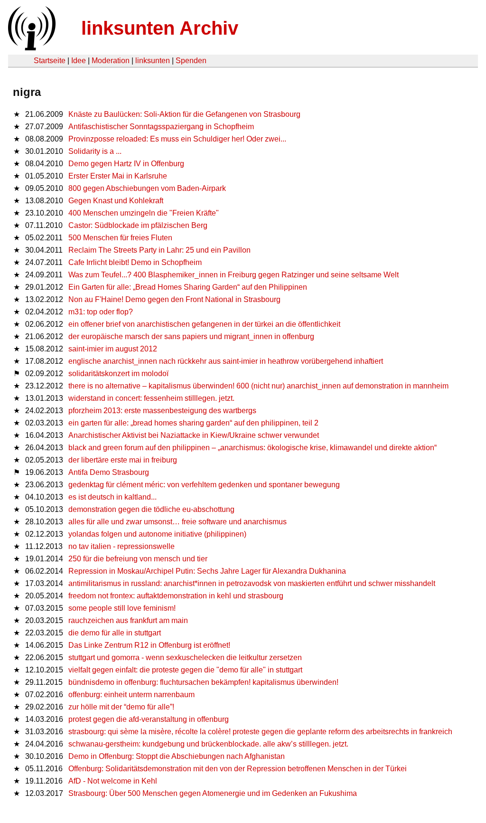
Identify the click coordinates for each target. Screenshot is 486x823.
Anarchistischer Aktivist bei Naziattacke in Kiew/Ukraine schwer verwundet (193, 435)
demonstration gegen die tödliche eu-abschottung (151, 509)
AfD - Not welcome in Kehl (112, 781)
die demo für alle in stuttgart (114, 633)
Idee (78, 61)
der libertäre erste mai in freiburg (122, 460)
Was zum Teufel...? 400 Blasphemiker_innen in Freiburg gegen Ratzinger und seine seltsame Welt (233, 275)
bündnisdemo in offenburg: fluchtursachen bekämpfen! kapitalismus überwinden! (203, 682)
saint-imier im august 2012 (112, 349)
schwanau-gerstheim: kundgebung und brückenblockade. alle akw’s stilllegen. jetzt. (208, 744)
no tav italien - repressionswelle (121, 546)
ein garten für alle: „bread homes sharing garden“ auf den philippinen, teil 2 (193, 423)
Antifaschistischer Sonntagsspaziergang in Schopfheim (161, 127)
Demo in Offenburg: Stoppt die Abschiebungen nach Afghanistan (176, 756)
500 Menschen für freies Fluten (120, 238)
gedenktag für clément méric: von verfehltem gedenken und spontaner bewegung (204, 485)
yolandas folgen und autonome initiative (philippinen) (157, 534)
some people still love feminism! (122, 608)
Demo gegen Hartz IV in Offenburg (126, 164)
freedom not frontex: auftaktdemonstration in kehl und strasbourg (175, 596)
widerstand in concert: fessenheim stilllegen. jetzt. (151, 398)
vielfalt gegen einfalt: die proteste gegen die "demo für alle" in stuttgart (185, 670)
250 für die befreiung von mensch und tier (137, 559)
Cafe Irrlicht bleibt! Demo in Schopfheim (135, 262)
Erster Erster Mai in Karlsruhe (117, 176)
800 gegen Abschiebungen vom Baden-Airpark (147, 188)
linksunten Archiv (159, 28)
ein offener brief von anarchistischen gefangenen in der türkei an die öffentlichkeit (204, 324)
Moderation (111, 61)
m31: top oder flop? (100, 312)
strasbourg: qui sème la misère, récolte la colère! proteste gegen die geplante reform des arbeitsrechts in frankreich (260, 732)
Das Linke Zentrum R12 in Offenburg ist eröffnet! (149, 645)
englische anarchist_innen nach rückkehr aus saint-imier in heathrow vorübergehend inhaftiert (225, 361)
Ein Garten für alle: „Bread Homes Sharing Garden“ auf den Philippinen (187, 287)
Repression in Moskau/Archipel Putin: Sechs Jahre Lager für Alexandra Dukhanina (207, 571)
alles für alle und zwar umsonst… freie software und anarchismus (177, 522)
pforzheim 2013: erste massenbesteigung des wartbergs (162, 411)
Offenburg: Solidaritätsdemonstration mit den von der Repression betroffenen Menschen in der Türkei (237, 769)
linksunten (152, 61)
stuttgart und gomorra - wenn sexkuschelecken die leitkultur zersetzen (185, 657)
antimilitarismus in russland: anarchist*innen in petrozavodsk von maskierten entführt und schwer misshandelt (251, 583)
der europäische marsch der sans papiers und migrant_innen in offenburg (191, 336)
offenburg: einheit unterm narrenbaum (131, 695)
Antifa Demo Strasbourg (108, 472)
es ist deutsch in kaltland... (112, 497)
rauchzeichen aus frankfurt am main (128, 620)
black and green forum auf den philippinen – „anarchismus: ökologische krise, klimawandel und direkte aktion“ (252, 448)
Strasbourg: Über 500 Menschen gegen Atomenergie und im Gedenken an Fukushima (212, 793)
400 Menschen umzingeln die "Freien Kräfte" (143, 213)
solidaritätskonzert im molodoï (118, 373)
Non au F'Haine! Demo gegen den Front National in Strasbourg (174, 299)
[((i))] (30, 48)
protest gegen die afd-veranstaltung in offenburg (148, 719)
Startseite (49, 61)
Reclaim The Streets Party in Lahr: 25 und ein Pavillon (159, 250)
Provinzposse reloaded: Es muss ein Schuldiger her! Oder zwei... (177, 139)
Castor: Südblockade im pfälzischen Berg (137, 225)
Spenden (191, 61)
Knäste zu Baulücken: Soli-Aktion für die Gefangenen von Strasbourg (184, 114)
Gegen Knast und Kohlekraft (115, 201)
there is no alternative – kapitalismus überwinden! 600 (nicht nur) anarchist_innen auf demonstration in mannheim (258, 386)
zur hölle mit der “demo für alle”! (121, 707)
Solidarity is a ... (95, 151)
